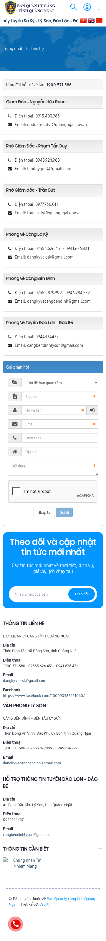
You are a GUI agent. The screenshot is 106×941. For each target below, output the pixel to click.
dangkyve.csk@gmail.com (50, 257)
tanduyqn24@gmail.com (49, 169)
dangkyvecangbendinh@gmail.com (59, 301)
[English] (91, 20)
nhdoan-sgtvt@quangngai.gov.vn (57, 124)
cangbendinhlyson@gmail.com (55, 345)
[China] (99, 20)
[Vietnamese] (83, 20)
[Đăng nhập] (92, 410)
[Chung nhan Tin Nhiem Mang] (25, 863)
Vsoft (44, 904)
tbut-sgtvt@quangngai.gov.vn (54, 213)
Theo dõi (81, 594)
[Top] (98, 915)
